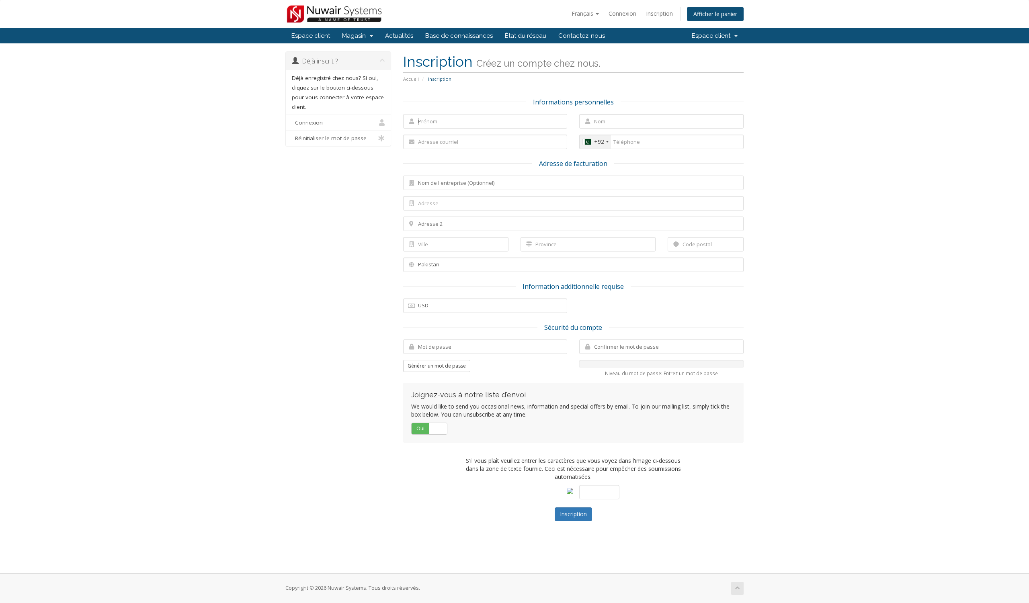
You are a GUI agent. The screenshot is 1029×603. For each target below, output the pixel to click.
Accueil (411, 79)
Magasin (355, 35)
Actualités (399, 35)
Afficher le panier (715, 14)
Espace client (310, 35)
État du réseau (525, 35)
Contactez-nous (581, 35)
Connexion (622, 13)
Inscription (659, 13)
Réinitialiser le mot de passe (329, 138)
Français (583, 13)
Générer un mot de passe (437, 365)
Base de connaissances (459, 35)
